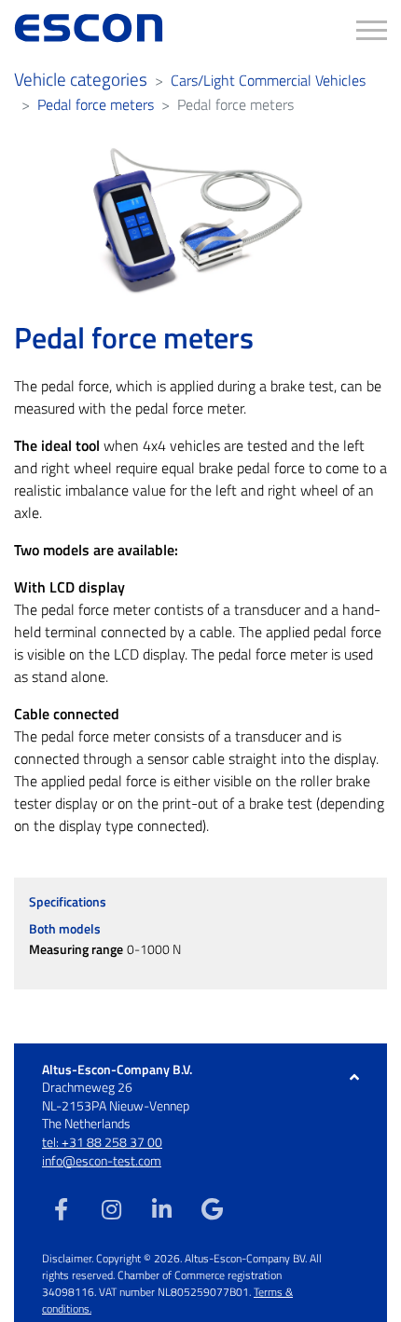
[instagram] (111, 1208)
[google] (211, 1208)
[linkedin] (161, 1208)
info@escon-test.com (101, 1160)
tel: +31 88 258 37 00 (102, 1142)
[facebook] (60, 1208)
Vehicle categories (80, 79)
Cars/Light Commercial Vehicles (268, 80)
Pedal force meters (95, 104)
